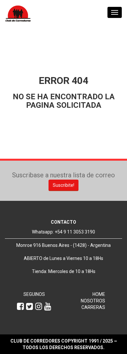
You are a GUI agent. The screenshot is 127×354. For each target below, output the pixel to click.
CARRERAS (93, 307)
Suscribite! (63, 185)
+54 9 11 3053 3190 (75, 231)
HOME (98, 294)
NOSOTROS (93, 300)
